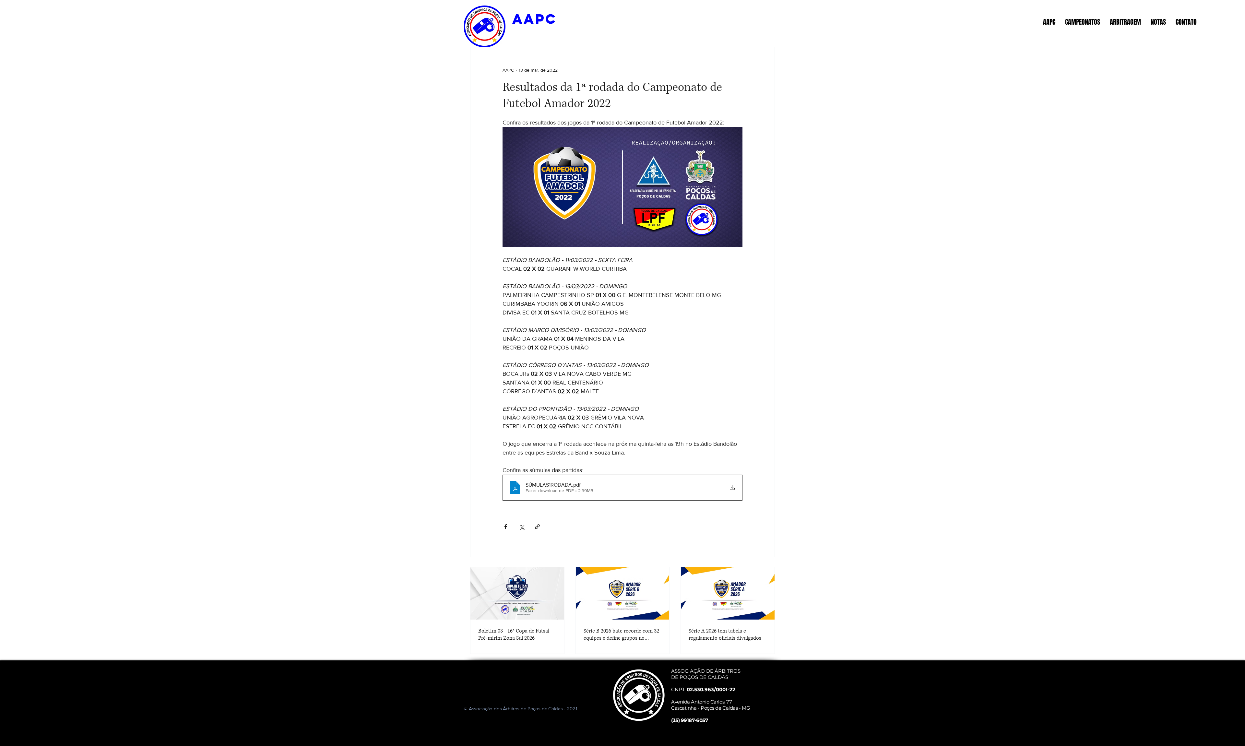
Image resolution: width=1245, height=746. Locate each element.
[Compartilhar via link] (537, 527)
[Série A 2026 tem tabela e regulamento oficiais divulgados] (728, 593)
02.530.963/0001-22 (711, 689)
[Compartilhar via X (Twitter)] (521, 527)
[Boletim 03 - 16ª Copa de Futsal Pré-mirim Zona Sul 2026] (517, 593)
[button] (1049, 22)
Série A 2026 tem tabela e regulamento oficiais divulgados (725, 634)
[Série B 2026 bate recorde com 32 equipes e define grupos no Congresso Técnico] (623, 593)
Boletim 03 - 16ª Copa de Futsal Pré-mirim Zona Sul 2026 (513, 634)
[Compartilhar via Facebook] (506, 527)
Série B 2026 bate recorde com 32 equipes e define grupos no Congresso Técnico (621, 634)
